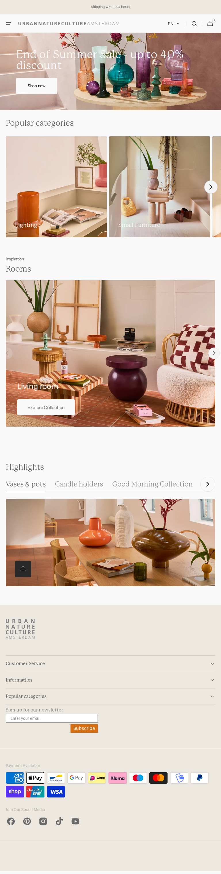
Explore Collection (46, 407)
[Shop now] (110, 71)
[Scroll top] (214, 867)
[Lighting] (56, 186)
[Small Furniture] (159, 186)
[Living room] (110, 353)
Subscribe (84, 728)
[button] (8, 23)
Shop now (36, 85)
